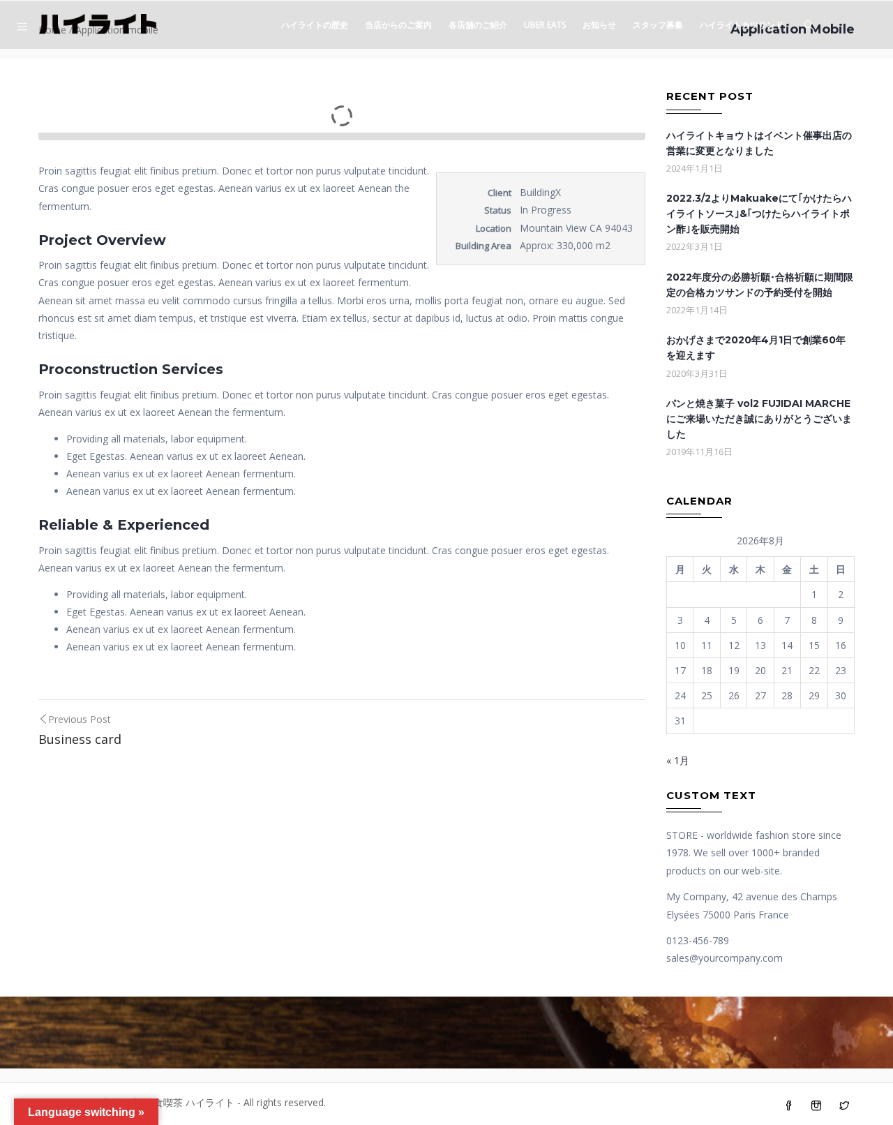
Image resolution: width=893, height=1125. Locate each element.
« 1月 (677, 760)
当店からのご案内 (398, 25)
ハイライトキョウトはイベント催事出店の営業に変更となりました (759, 143)
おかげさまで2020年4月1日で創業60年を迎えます (756, 348)
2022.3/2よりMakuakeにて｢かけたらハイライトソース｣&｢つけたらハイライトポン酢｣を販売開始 (759, 213)
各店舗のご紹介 (478, 25)
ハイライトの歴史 (314, 25)
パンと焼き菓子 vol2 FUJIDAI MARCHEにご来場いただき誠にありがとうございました (759, 418)
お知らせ (599, 25)
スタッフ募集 (658, 25)
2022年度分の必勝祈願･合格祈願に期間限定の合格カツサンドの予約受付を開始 (759, 285)
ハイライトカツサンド (741, 25)
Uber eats (545, 25)
